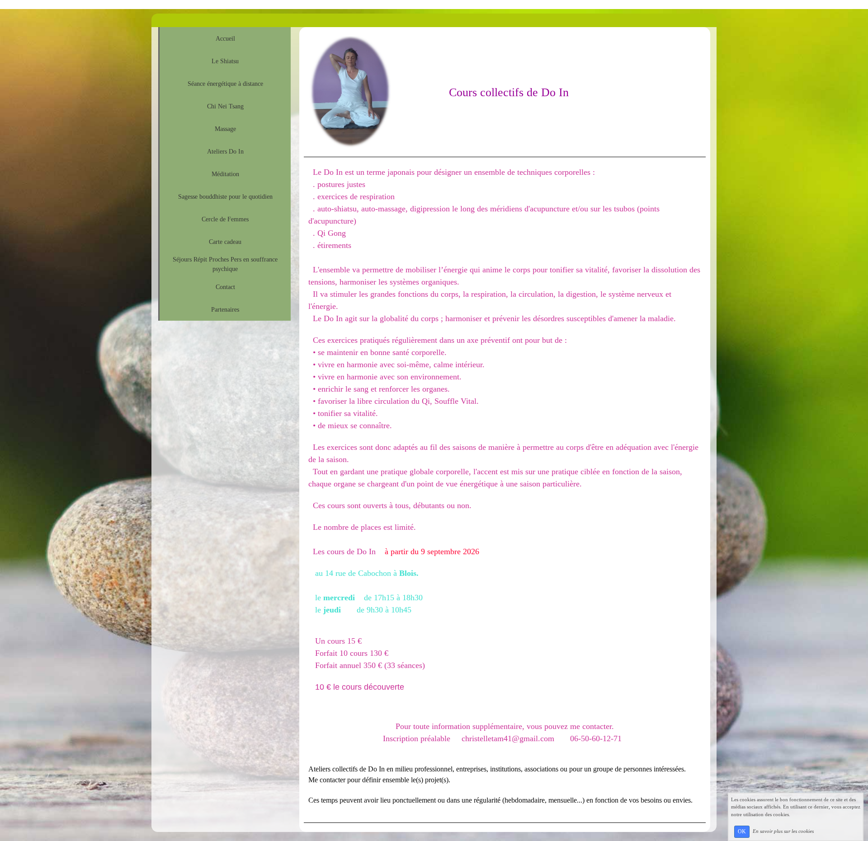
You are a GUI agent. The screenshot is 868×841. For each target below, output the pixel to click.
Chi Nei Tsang (225, 106)
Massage (225, 129)
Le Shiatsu (225, 61)
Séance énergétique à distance (225, 83)
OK (742, 831)
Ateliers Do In (225, 151)
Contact (225, 287)
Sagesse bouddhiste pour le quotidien (225, 196)
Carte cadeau (225, 241)
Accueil (225, 38)
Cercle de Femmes (225, 219)
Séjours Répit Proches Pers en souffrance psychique (225, 264)
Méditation (225, 174)
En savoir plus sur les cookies (783, 831)
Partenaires (225, 309)
